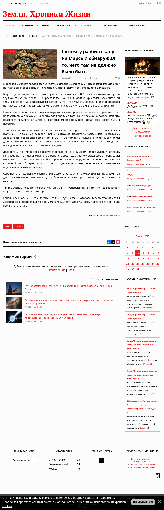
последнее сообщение (136, 164)
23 (132, 263)
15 (127, 258)
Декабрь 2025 (142, 236)
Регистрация (57, 270)
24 (137, 263)
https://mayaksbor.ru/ (110, 215)
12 (147, 252)
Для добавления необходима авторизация (142, 132)
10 (137, 252)
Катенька (152, 211)
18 (142, 258)
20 (153, 258)
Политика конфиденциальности (144, 467)
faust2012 (150, 308)
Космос (33, 35)
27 (153, 263)
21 (157, 258)
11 (142, 252)
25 (142, 263)
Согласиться (143, 502)
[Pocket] (118, 242)
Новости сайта (17, 35)
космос (19, 226)
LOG (150, 189)
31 (137, 269)
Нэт (149, 164)
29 (127, 269)
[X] (113, 242)
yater (150, 178)
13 (153, 252)
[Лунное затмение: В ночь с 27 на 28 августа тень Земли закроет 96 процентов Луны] (14, 294)
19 (147, 258)
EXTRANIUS (147, 364)
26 (147, 263)
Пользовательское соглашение (144, 464)
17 (137, 258)
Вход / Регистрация (16, 3)
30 (132, 269)
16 (132, 258)
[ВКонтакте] (109, 242)
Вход (71, 270)
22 (127, 263)
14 (157, 252)
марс (7, 226)
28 (157, 263)
